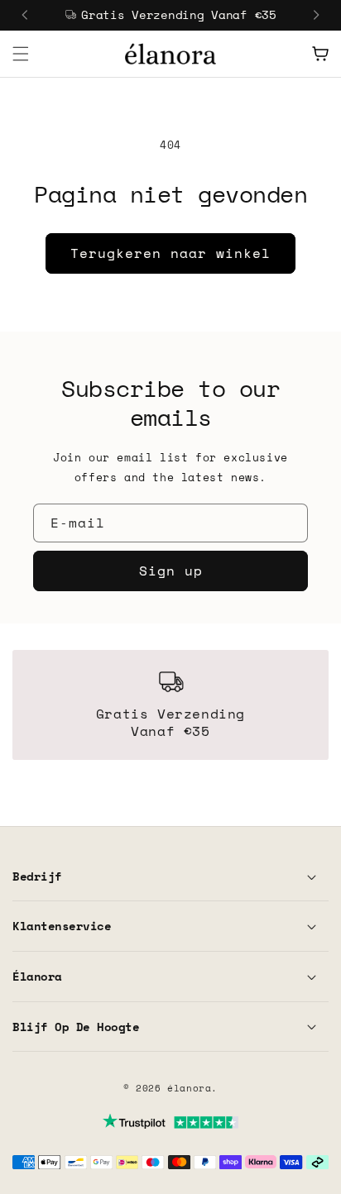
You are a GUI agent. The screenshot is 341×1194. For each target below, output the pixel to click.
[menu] (20, 54)
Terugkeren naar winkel (170, 253)
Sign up (171, 570)
